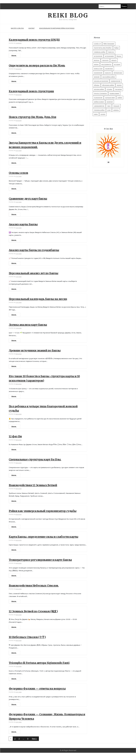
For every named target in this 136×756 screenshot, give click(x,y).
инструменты (106, 64)
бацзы (119, 56)
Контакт (31, 28)
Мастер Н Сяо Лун (17, 28)
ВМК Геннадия (108, 44)
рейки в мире (99, 102)
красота (108, 73)
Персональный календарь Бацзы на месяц (38, 299)
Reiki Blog (68, 15)
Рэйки (116, 48)
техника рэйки (99, 110)
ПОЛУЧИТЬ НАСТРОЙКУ (103, 48)
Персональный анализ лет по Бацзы (33, 273)
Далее (14, 55)
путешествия (110, 98)
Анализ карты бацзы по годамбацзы (34, 250)
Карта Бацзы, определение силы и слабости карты (43, 536)
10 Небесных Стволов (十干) (27, 637)
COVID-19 (97, 44)
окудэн (119, 85)
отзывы (109, 89)
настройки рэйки (108, 77)
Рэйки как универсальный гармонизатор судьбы (42, 511)
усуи (108, 110)
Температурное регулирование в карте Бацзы (40, 559)
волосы (96, 60)
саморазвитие (99, 106)
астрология (98, 56)
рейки (120, 98)
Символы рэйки (99, 52)
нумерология (115, 81)
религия (110, 102)
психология (98, 98)
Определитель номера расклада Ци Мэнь (37, 65)
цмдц (96, 114)
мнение (97, 77)
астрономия (109, 56)
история (117, 64)
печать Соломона (100, 93)
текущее (116, 106)
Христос (111, 52)
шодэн (103, 114)
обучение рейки (108, 85)
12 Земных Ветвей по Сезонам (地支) (33, 611)
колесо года (98, 68)
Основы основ (18, 173)
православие (114, 93)
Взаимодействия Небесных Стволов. (34, 585)
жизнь (96, 64)
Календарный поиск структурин (31, 91)
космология (98, 73)
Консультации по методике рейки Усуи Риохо (56, 28)
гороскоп (105, 60)
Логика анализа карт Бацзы (28, 324)
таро (108, 106)
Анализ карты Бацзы (23, 224)
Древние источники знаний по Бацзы (35, 350)
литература (118, 73)
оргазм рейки (99, 89)
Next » (34, 738)
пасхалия (118, 89)
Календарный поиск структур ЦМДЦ (34, 39)
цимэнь (116, 110)
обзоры (96, 85)
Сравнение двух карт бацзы (28, 198)
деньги (113, 60)
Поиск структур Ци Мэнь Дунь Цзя (32, 117)
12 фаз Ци (15, 436)
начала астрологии (101, 81)
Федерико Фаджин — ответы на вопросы (37, 688)
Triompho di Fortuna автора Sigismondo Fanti (39, 662)
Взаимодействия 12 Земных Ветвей (33, 485)
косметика (109, 68)
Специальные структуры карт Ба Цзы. (35, 459)
